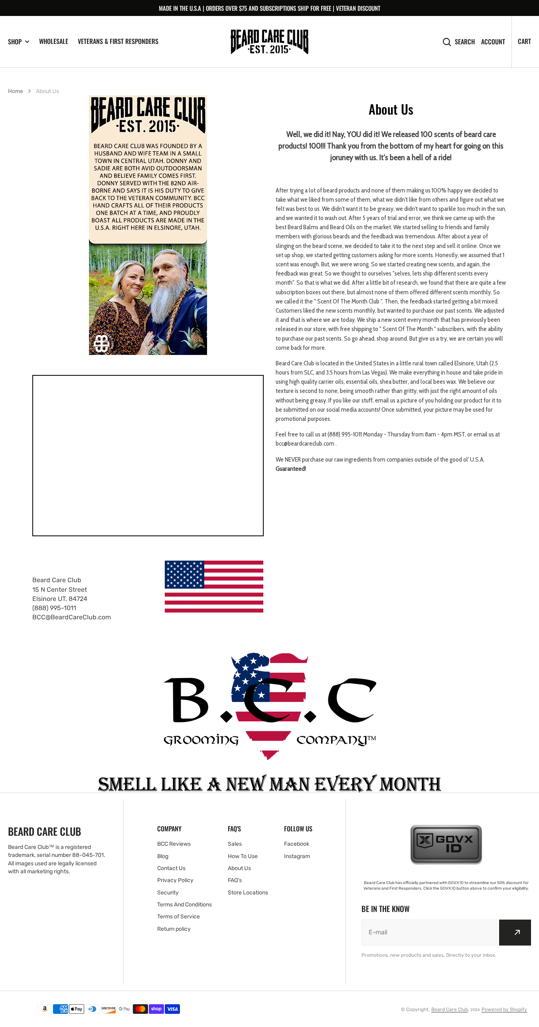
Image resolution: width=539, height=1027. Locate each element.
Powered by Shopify (504, 1009)
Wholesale (53, 41)
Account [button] (493, 41)
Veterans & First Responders (118, 41)
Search (465, 41)
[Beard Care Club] (269, 42)
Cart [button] (524, 41)
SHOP (15, 41)
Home (15, 91)
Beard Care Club (449, 1009)
